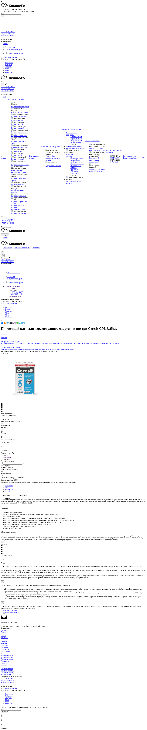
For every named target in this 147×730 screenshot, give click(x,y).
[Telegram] (23, 323)
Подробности (6, 457)
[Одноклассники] (5, 323)
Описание (9, 486)
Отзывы (8, 488)
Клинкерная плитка (58, 343)
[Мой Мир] (8, 323)
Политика (4, 663)
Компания (4, 638)
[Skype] (20, 323)
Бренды (3, 636)
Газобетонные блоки (25, 343)
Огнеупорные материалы (42, 343)
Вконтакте (9, 63)
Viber (7, 69)
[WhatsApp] (17, 323)
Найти (4, 712)
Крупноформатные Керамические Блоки (104, 343)
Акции (3, 632)
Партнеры (4, 645)
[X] (11, 323)
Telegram (8, 67)
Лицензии (4, 647)
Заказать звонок (15, 296)
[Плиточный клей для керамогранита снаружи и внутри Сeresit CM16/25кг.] (25, 402)
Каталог (4, 630)
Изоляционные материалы (10, 349)
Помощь (4, 665)
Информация (5, 651)
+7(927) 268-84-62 (7, 35)
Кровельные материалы (45, 349)
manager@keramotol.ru (10, 57)
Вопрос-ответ (6, 674)
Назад (14, 288)
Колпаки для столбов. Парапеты (78, 343)
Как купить (9, 489)
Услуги (3, 634)
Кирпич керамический (9, 343)
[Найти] (2, 16)
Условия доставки (7, 657)
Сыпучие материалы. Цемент (64, 349)
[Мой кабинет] (2, 250)
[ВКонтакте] (2, 323)
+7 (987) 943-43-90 (8, 32)
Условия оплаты (7, 655)
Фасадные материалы (28, 349)
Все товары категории (9, 610)
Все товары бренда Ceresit (10, 612)
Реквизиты (5, 661)
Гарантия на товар (7, 659)
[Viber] (14, 323)
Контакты (4, 643)
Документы (5, 649)
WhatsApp (8, 72)
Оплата (8, 491)
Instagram (8, 65)
